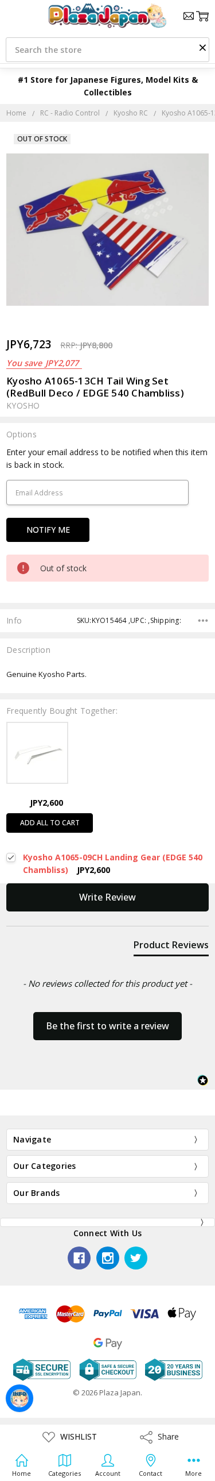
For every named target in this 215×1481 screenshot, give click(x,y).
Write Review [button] (107, 897)
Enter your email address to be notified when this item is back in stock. (107, 458)
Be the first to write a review (107, 1026)
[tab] (171, 947)
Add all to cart (50, 823)
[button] (202, 47)
